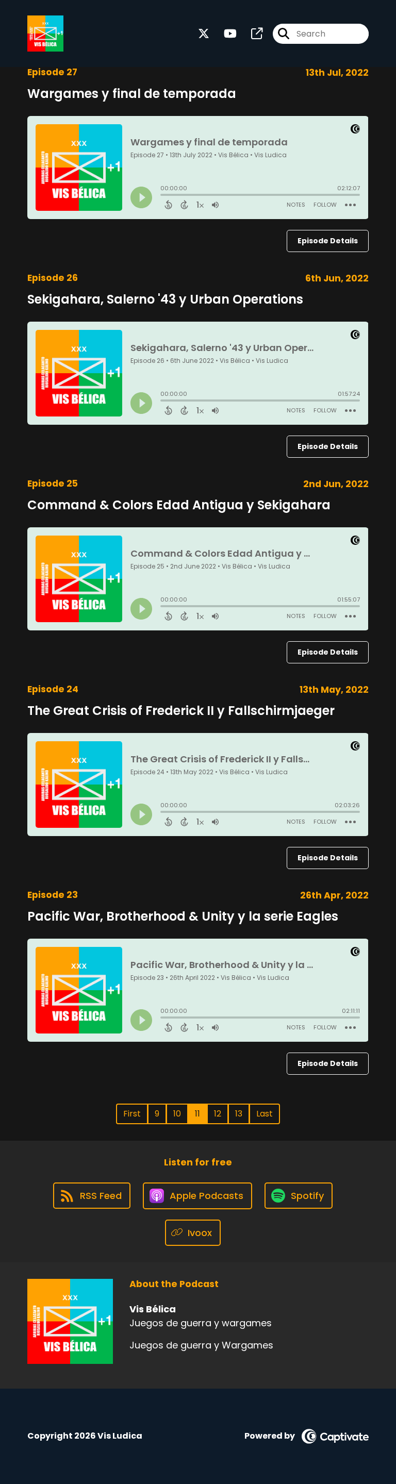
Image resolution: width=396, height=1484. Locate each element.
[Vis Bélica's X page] (203, 34)
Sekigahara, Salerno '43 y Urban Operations (165, 299)
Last (264, 1114)
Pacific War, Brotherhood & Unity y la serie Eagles (182, 916)
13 (238, 1114)
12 (217, 1114)
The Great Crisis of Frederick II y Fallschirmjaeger (181, 710)
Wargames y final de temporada (131, 93)
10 (177, 1114)
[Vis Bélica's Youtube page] (224, 34)
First (132, 1114)
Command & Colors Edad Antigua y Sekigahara (179, 504)
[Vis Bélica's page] (250, 34)
